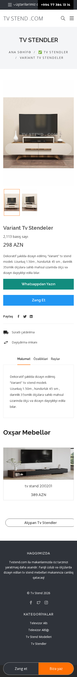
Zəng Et (38, 300)
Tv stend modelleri (39, 637)
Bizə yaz (56, 668)
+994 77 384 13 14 (55, 5)
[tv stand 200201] (38, 464)
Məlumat (23, 359)
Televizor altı (38, 623)
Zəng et (21, 668)
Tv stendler (38, 644)
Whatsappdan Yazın (38, 284)
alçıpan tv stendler (40, 522)
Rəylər (55, 359)
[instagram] (46, 602)
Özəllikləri (40, 359)
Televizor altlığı (38, 630)
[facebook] (30, 602)
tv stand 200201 (38, 486)
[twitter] (38, 602)
